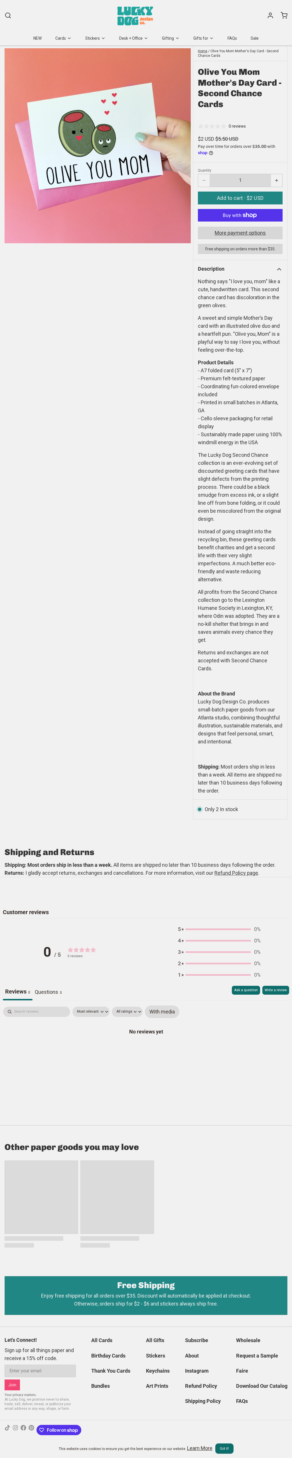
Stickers (92, 38)
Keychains (158, 1371)
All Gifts (155, 1340)
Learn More (199, 1448)
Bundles (100, 1386)
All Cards (101, 1340)
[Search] (8, 15)
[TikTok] (7, 1430)
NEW (37, 38)
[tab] (48, 993)
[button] (240, 198)
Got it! (224, 1449)
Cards (60, 38)
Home (202, 51)
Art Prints (157, 1386)
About (192, 1356)
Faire (242, 1371)
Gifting (168, 38)
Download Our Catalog (261, 1386)
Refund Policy (201, 1386)
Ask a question (246, 990)
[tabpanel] (146, 1049)
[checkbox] (162, 1011)
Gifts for (200, 38)
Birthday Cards (108, 1356)
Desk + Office (131, 38)
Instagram (197, 1371)
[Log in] (268, 15)
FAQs (232, 38)
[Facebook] (23, 1430)
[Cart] (281, 15)
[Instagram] (15, 1430)
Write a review (276, 990)
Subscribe (196, 1340)
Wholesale (248, 1340)
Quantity (204, 170)
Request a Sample (257, 1356)
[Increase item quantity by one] (276, 180)
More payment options (240, 233)
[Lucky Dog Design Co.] (136, 15)
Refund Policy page (236, 873)
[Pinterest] (31, 1430)
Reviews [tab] (17, 991)
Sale (255, 38)
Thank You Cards (110, 1371)
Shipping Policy (203, 1401)
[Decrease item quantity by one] (204, 180)
